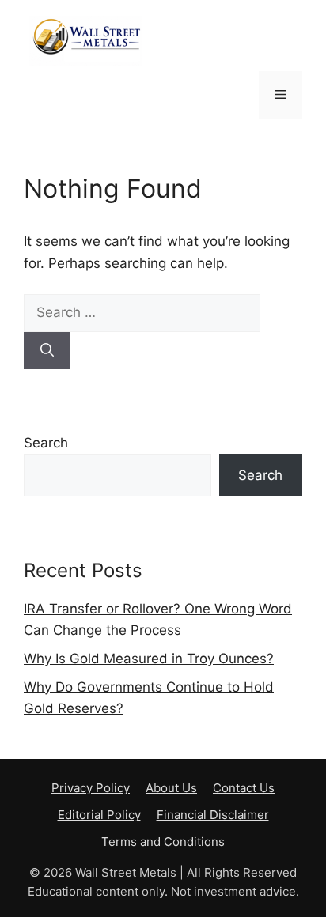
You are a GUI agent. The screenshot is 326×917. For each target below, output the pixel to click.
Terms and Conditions (163, 841)
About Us (171, 787)
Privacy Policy (90, 787)
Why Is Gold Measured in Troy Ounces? (149, 658)
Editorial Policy (99, 814)
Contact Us (244, 787)
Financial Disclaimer (213, 814)
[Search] (47, 351)
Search (46, 443)
